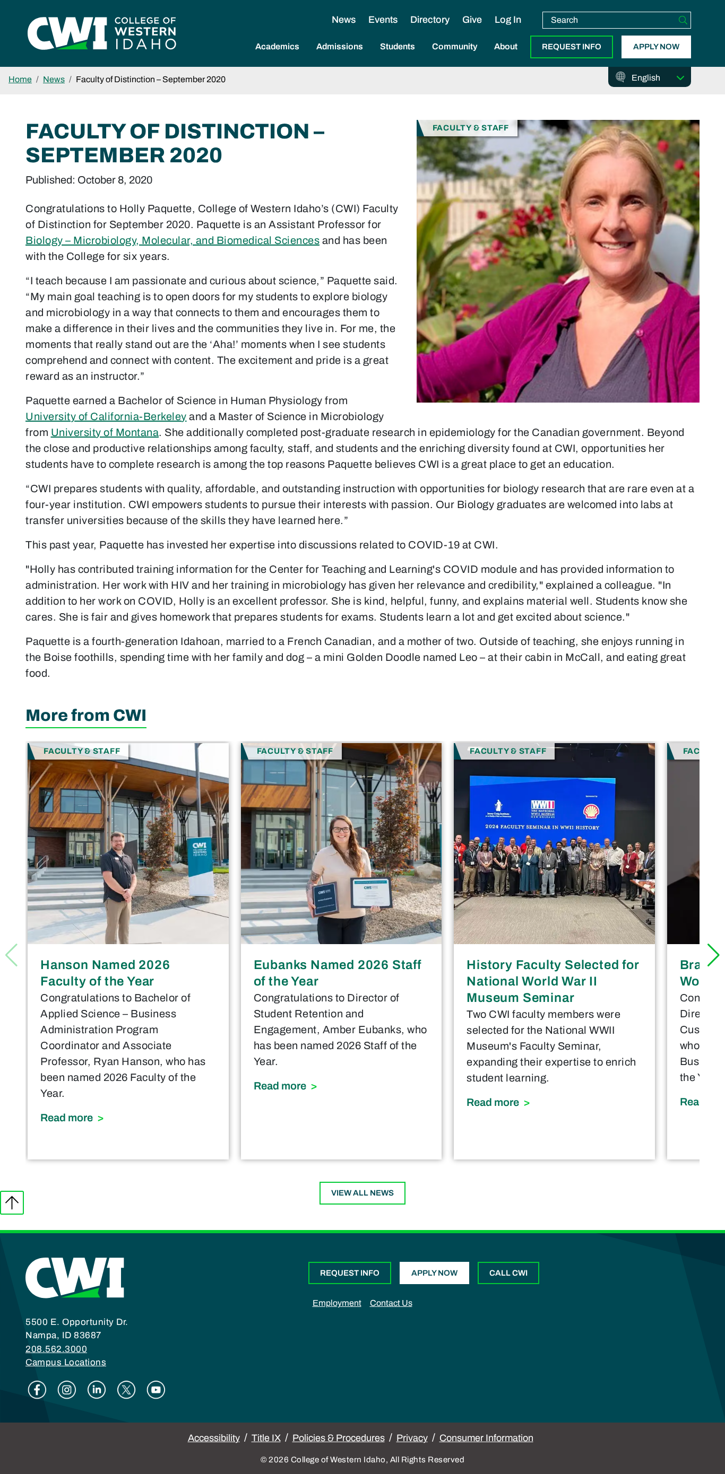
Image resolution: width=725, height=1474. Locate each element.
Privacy (412, 1438)
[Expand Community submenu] (455, 57)
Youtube (156, 1389)
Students (397, 46)
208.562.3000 (56, 1349)
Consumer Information (486, 1438)
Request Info (571, 46)
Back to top (12, 1203)
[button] (713, 955)
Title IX (266, 1438)
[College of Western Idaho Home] (102, 33)
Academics (277, 46)
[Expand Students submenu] (397, 57)
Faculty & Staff (471, 127)
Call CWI (508, 1273)
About (505, 46)
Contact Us (391, 1302)
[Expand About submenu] (505, 57)
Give (472, 19)
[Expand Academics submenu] (277, 57)
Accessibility (214, 1438)
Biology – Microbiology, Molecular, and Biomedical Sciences (172, 240)
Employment (337, 1302)
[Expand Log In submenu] (508, 30)
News (344, 19)
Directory (430, 19)
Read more (128, 1117)
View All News (362, 1193)
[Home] (74, 1277)
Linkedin (96, 1389)
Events (383, 19)
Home (20, 79)
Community (454, 46)
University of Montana (105, 432)
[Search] (683, 20)
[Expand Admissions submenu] (339, 57)
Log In (508, 19)
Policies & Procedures (338, 1438)
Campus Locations (65, 1362)
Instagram (67, 1389)
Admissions (339, 46)
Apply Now (656, 46)
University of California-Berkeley (106, 416)
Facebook (37, 1389)
